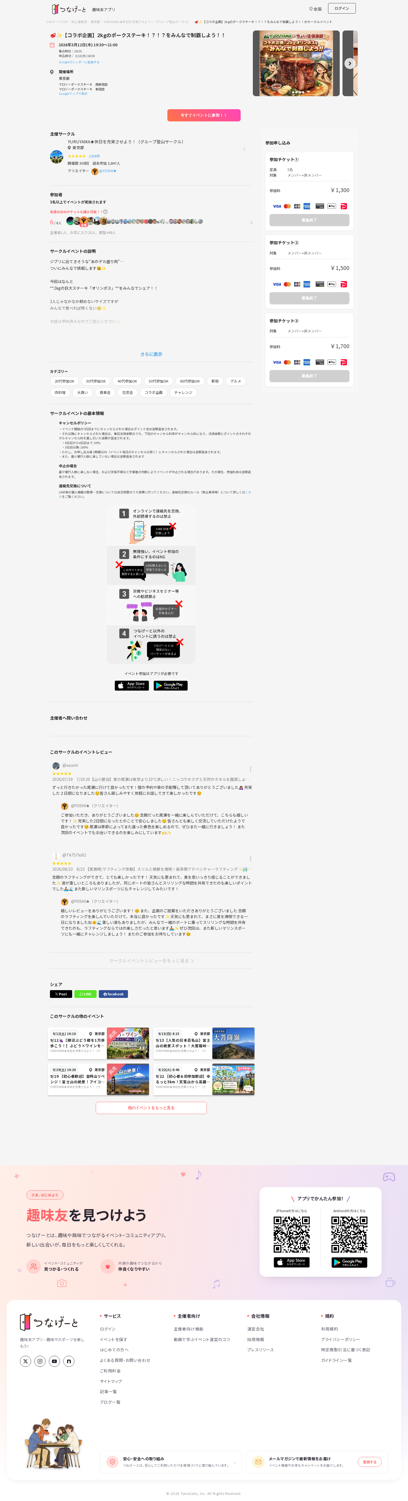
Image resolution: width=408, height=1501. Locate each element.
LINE (87, 994)
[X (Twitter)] (25, 1361)
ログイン (342, 8)
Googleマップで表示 (73, 93)
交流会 (127, 392)
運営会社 (256, 1329)
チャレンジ (183, 392)
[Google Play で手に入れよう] (349, 1262)
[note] (68, 1361)
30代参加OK (96, 381)
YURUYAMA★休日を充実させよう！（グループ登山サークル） (147, 21)
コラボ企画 (154, 392)
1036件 (95, 156)
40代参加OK (127, 381)
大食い (82, 392)
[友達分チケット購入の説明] (105, 212)
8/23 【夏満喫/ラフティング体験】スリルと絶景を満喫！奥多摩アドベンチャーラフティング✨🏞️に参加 (168, 869)
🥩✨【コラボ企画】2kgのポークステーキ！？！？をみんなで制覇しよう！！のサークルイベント (263, 21)
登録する (369, 1461)
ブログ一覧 (110, 1402)
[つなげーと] (48, 1322)
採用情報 (256, 1339)
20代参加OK (64, 381)
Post (62, 994)
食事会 (105, 392)
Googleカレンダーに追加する (79, 62)
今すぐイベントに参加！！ (204, 115)
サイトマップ (111, 1381)
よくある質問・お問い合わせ (125, 1360)
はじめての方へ (114, 1349)
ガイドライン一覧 (336, 1360)
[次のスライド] (350, 63)
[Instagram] (40, 1361)
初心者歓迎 (79, 21)
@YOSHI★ (108, 170)
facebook (115, 994)
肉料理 (60, 392)
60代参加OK (190, 381)
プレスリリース (260, 1349)
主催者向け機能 (189, 1329)
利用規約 (329, 1329)
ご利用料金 (110, 1370)
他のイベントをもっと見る (151, 1107)
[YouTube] (54, 1361)
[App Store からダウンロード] (292, 1262)
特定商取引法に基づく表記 (346, 1349)
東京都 (95, 21)
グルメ (235, 381)
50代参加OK (158, 381)
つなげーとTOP (57, 21)
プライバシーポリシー (341, 1339)
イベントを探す (113, 1339)
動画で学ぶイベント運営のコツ (202, 1339)
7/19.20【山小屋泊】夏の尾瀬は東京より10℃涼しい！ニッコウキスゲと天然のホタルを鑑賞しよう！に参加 (171, 779)
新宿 (215, 381)
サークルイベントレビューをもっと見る (149, 960)
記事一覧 (108, 1391)
